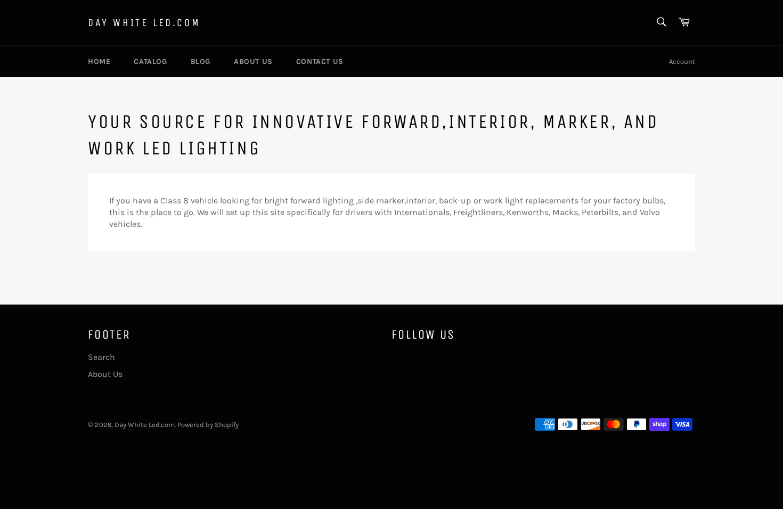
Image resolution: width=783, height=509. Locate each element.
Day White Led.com (144, 23)
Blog (200, 61)
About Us (253, 61)
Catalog (150, 61)
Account (682, 61)
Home (99, 61)
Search (101, 357)
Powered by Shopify (208, 425)
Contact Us (320, 61)
